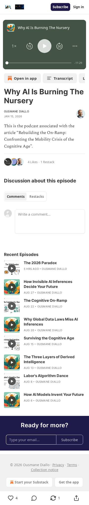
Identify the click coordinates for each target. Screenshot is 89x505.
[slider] (39, 62)
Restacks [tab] (36, 196)
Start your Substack (31, 482)
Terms (72, 464)
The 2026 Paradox (40, 262)
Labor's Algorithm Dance (46, 375)
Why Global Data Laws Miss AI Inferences (51, 322)
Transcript (63, 78)
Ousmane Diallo (16, 111)
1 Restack (47, 162)
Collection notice (44, 469)
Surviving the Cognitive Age (49, 338)
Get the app (69, 482)
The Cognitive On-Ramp (45, 300)
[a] (12, 268)
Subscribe (60, 7)
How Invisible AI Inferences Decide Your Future (48, 284)
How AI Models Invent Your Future (54, 394)
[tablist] (25, 197)
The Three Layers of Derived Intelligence (49, 359)
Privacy (58, 464)
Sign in (78, 7)
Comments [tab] (15, 196)
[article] (44, 268)
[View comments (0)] (34, 498)
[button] (14, 46)
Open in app (25, 78)
